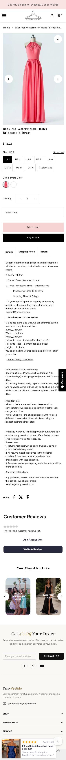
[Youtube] (42, 666)
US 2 (7, 159)
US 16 (31, 167)
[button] (33, 539)
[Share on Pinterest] (28, 497)
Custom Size (45, 167)
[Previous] (9, 79)
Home (6, 27)
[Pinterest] (33, 666)
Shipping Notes (27, 251)
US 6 (28, 159)
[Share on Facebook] (14, 497)
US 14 (19, 167)
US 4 (17, 159)
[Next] (58, 79)
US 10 (50, 159)
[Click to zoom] (58, 39)
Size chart (58, 152)
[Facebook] (24, 666)
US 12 (8, 167)
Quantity (7, 198)
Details (9, 251)
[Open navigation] (12, 15)
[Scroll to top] (58, 750)
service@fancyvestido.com (22, 703)
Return (44, 251)
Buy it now (33, 237)
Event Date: (11, 212)
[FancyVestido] (33, 15)
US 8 (38, 159)
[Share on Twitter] (21, 497)
